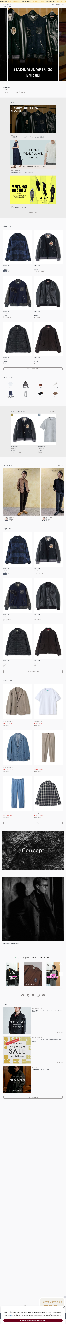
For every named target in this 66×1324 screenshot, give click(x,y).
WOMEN (58, 4)
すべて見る (52, 411)
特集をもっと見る (33, 212)
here (11, 1315)
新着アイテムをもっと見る (33, 368)
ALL (53, 4)
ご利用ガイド (26, 1305)
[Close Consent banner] (63, 1307)
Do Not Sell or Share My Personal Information (33, 1320)
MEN (63, 4)
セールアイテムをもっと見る (33, 823)
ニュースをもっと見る (33, 1097)
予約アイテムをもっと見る (33, 671)
